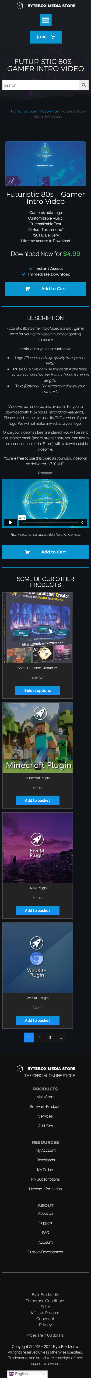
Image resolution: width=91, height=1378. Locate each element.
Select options (37, 690)
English (21, 1374)
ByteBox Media (65, 1346)
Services (30, 111)
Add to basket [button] (37, 800)
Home (16, 111)
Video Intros (49, 111)
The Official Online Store (49, 1075)
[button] (46, 20)
